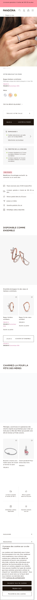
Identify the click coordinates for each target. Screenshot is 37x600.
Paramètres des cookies (17, 594)
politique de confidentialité (15, 578)
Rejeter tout (17, 588)
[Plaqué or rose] (10, 95)
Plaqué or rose (9, 15)
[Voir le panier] (28, 10)
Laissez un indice (11, 201)
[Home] (9, 10)
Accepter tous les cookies (17, 583)
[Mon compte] (24, 10)
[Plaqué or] (15, 95)
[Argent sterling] (5, 95)
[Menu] (32, 10)
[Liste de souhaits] (16, 297)
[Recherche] (19, 10)
